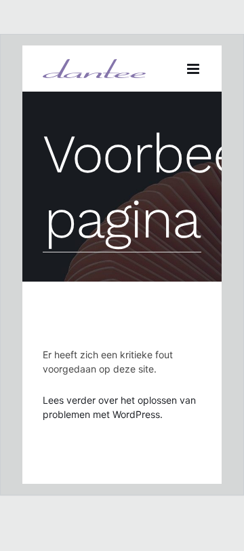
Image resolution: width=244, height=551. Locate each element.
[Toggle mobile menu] (194, 69)
